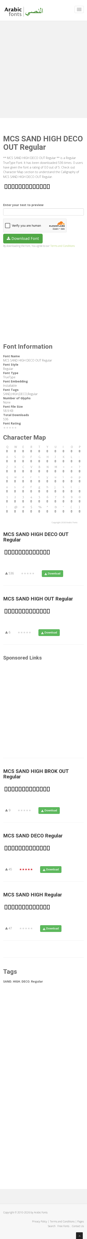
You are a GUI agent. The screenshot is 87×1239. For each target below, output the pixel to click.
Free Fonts (63, 1226)
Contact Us (78, 1226)
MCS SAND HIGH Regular (32, 895)
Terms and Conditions (62, 245)
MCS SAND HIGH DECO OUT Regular (35, 537)
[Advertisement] (43, 68)
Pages (80, 1221)
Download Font (24, 238)
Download (54, 573)
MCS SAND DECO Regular (33, 836)
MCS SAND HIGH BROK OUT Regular (36, 774)
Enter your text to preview (23, 205)
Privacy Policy (39, 1221)
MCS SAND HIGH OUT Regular (38, 599)
